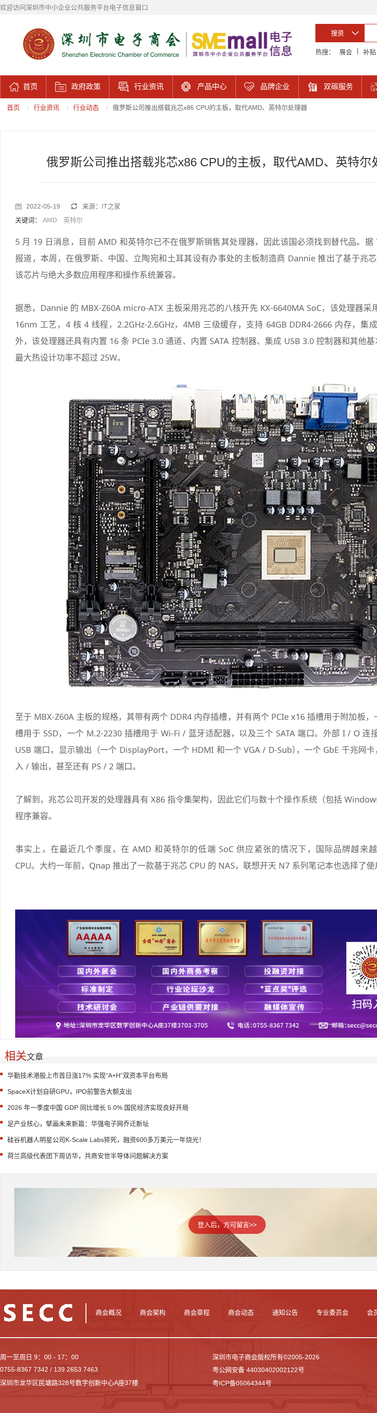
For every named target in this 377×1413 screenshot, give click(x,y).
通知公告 (285, 1312)
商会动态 (241, 1312)
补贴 (369, 52)
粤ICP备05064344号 (242, 1383)
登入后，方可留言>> (227, 1224)
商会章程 (197, 1312)
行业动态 (86, 107)
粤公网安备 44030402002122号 (258, 1369)
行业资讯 (46, 107)
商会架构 (153, 1312)
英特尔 (73, 220)
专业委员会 (332, 1312)
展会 (345, 52)
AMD (50, 220)
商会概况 (108, 1312)
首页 (13, 107)
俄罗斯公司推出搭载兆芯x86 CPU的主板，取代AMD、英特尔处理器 (210, 107)
